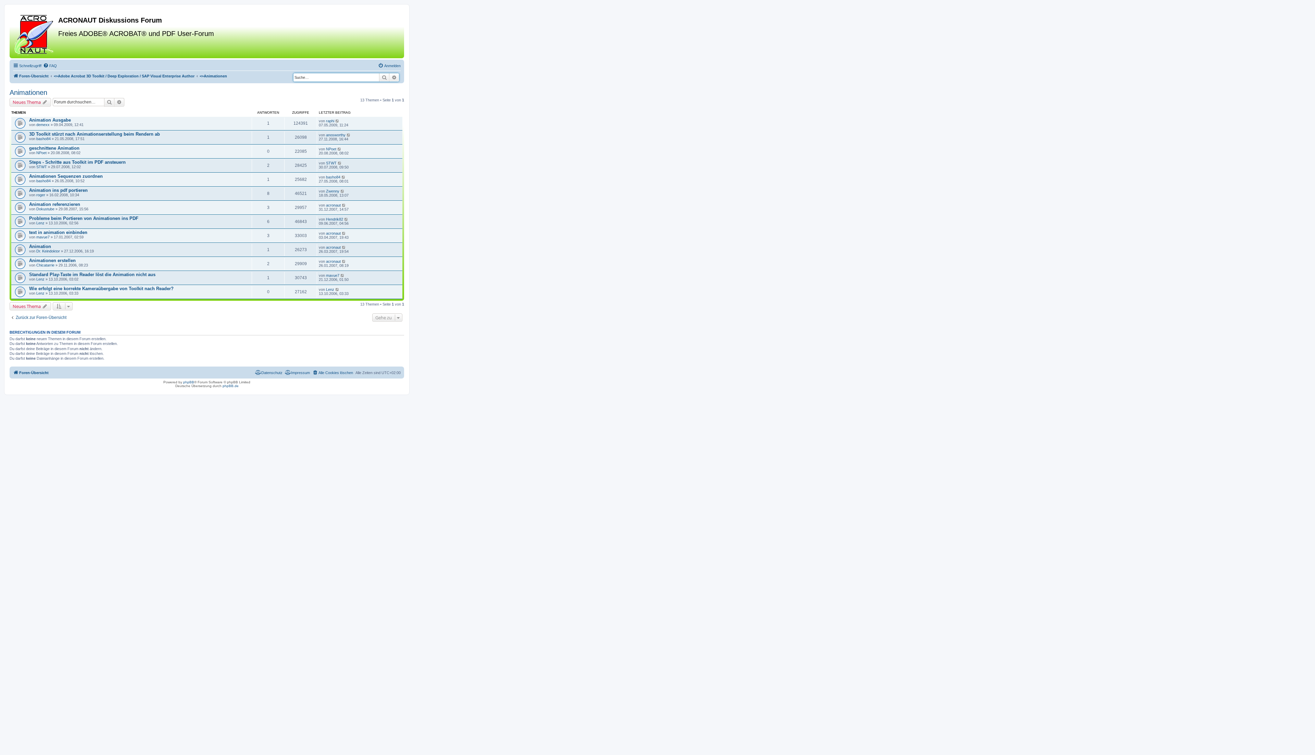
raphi (330, 121)
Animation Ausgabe (50, 120)
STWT (41, 167)
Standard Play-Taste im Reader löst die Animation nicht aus (92, 274)
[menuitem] (50, 66)
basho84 (43, 139)
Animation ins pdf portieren (58, 190)
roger (40, 195)
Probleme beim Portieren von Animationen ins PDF (83, 218)
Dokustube (45, 209)
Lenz (40, 223)
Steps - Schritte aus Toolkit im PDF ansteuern (77, 162)
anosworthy (336, 135)
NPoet (41, 153)
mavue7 (43, 237)
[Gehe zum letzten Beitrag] (337, 121)
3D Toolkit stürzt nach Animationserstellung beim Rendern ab (94, 134)
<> (124, 76)
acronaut (333, 205)
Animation (40, 246)
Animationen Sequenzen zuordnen (66, 176)
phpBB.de (231, 386)
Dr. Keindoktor (48, 251)
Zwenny (332, 191)
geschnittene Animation (54, 148)
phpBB (188, 382)
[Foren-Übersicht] (34, 34)
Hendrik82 (334, 219)
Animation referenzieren (54, 204)
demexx (43, 125)
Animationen (28, 92)
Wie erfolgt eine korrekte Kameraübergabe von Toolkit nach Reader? (101, 288)
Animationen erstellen (52, 260)
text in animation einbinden (58, 232)
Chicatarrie (45, 265)
